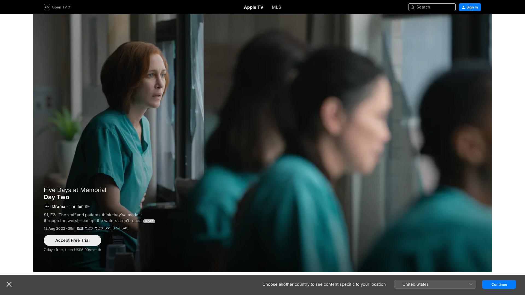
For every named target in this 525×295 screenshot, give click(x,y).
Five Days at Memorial (75, 189)
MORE (149, 221)
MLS (276, 7)
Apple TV (254, 7)
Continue (499, 284)
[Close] (9, 284)
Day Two (262, 143)
